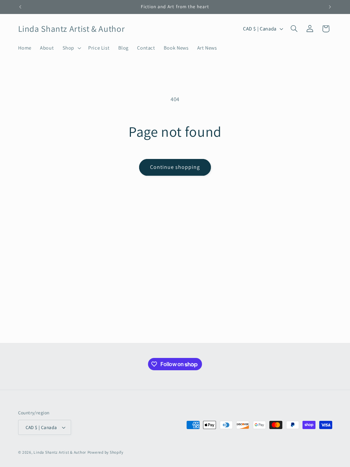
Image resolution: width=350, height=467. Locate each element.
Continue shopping (175, 167)
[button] (71, 47)
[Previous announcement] (20, 7)
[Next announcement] (329, 7)
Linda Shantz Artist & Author (59, 452)
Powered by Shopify (105, 452)
